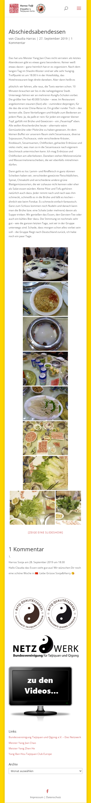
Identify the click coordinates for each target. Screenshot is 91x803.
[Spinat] (68, 508)
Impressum (36, 797)
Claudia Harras (25, 38)
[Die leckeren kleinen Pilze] (45, 403)
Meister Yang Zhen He (22, 748)
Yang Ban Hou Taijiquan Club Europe (30, 754)
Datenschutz (53, 797)
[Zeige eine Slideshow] (45, 532)
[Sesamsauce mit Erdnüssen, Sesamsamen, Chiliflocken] (45, 299)
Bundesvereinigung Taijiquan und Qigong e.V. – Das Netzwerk (45, 737)
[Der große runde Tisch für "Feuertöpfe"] (45, 264)
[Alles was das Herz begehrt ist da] (45, 438)
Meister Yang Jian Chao (22, 743)
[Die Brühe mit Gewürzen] (45, 334)
